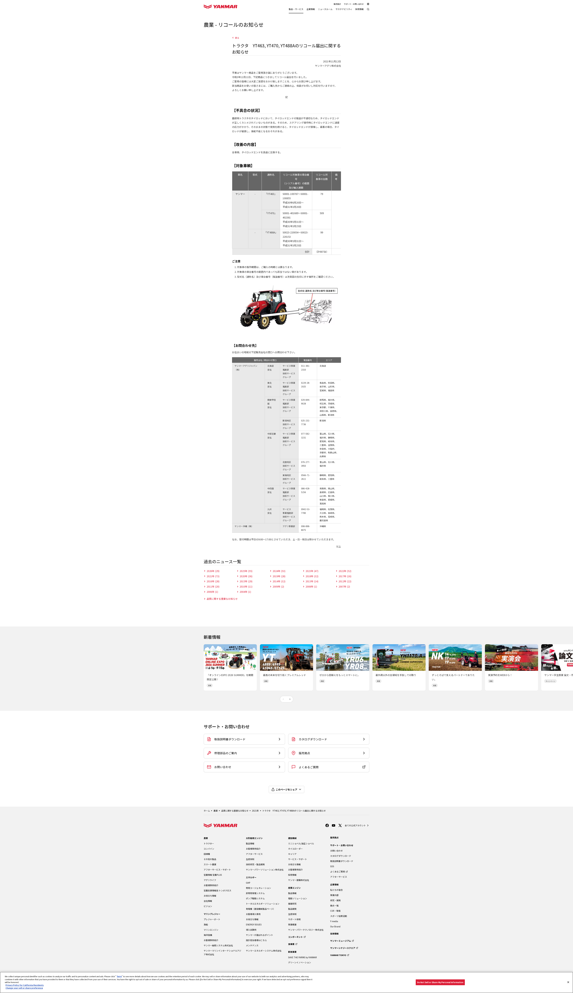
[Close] (568, 982)
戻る (237, 37)
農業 (216, 810)
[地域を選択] (368, 4)
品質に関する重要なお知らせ (222, 599)
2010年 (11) (246, 586)
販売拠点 (337, 4)
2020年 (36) (246, 576)
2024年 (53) (279, 571)
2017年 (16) (345, 576)
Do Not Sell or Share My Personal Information (440, 982)
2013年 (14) (312, 581)
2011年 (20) (213, 586)
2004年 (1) (245, 592)
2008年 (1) (311, 586)
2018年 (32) (312, 576)
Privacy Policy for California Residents (25, 985)
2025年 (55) (246, 571)
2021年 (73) (213, 576)
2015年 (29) (246, 581)
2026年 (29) (213, 571)
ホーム (207, 810)
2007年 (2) (344, 586)
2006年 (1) (212, 592)
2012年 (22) (345, 581)
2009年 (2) (278, 586)
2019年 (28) (279, 576)
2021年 (255, 810)
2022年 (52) (345, 571)
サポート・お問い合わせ (354, 4)
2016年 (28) (213, 581)
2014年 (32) (279, 581)
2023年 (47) (312, 571)
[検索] (368, 10)
